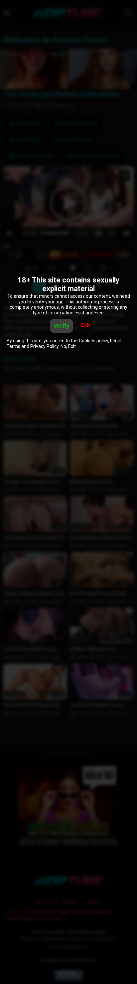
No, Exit (68, 346)
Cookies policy (93, 340)
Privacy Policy (44, 346)
